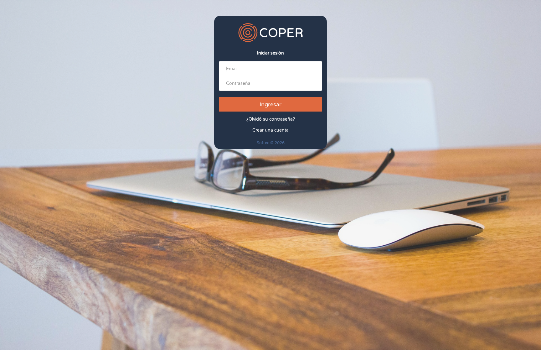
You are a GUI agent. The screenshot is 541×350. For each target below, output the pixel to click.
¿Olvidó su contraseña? (270, 119)
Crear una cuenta (270, 130)
